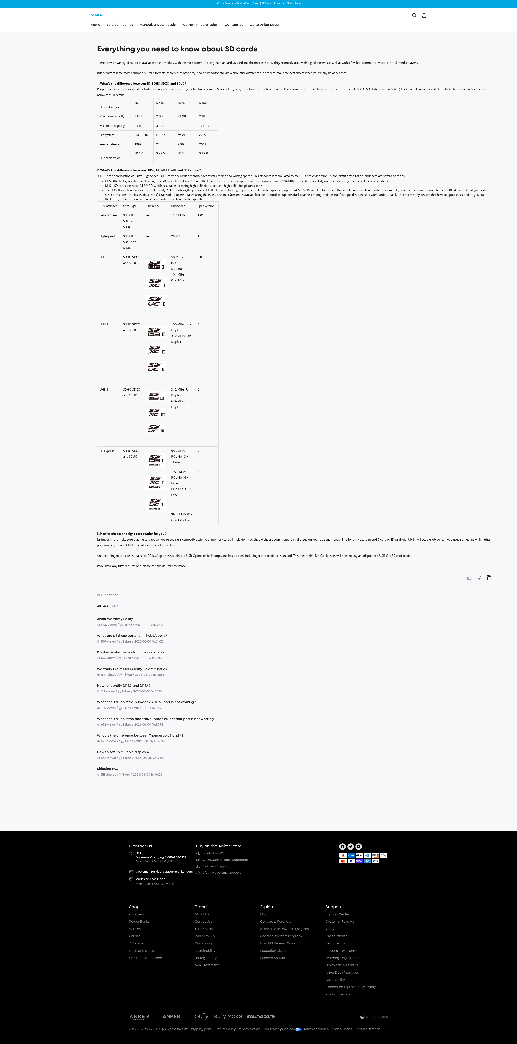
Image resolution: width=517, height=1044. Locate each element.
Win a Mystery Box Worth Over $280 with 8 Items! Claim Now (259, 3)
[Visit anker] (171, 1016)
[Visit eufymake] (227, 1016)
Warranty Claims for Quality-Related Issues (132, 669)
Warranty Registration (200, 25)
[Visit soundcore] (261, 1016)
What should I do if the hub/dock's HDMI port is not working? (146, 702)
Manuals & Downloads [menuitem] (158, 25)
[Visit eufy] (202, 1016)
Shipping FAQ (107, 769)
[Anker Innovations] (139, 1016)
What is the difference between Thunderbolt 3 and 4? (140, 735)
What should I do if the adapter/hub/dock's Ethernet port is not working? (156, 719)
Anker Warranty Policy (115, 619)
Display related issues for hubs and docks (130, 652)
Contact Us (234, 25)
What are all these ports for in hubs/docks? (132, 636)
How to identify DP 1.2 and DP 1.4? (123, 685)
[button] (55, 47)
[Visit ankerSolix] (187, 1016)
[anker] (96, 15)
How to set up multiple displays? (123, 752)
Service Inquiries (120, 25)
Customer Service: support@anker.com (164, 872)
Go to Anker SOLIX (264, 25)
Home (95, 25)
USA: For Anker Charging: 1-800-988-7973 (161, 855)
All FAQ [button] (102, 606)
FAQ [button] (115, 606)
